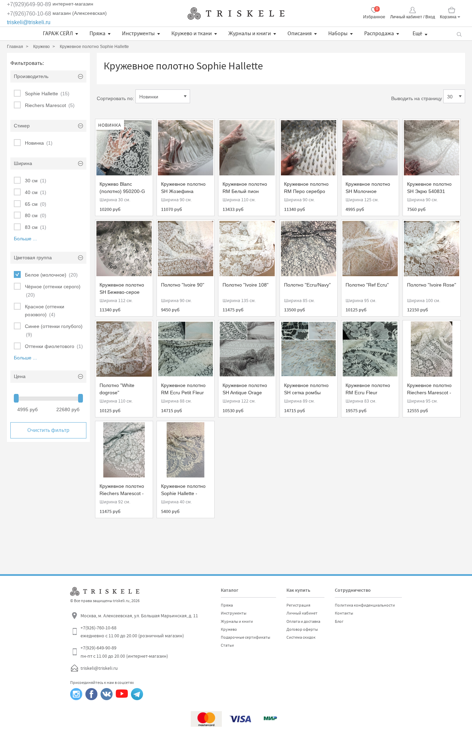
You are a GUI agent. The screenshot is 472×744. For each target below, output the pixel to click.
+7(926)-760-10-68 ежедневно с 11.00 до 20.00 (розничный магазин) (132, 632)
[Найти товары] (459, 33)
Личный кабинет (302, 613)
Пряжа (97, 33)
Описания (299, 33)
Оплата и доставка (303, 621)
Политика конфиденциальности (365, 605)
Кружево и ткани (191, 33)
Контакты (344, 613)
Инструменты (138, 33)
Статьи (227, 645)
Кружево (229, 629)
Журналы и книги (249, 33)
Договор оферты (302, 629)
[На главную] (236, 13)
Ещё (417, 33)
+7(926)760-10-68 (29, 14)
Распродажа (379, 33)
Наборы (338, 33)
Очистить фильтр (48, 430)
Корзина (448, 17)
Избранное (374, 17)
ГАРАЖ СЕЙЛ (58, 33)
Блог (339, 621)
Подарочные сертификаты (245, 637)
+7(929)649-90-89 (29, 4)
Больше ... (25, 238)
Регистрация (298, 605)
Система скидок (300, 637)
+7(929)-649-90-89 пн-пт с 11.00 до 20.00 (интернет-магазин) (124, 652)
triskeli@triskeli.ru (28, 22)
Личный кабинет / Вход (412, 17)
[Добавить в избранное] (107, 127)
